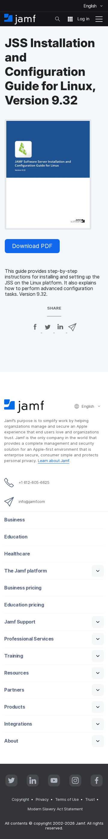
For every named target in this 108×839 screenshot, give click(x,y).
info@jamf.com (32, 501)
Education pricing (24, 605)
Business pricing (22, 588)
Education (15, 537)
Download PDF (32, 246)
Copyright (20, 799)
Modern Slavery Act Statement (55, 808)
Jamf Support (19, 622)
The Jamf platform (25, 571)
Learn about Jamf (53, 460)
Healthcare (17, 554)
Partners (14, 690)
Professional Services (29, 639)
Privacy (42, 799)
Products (14, 707)
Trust (89, 799)
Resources (16, 673)
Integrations (18, 724)
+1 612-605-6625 (34, 482)
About (11, 741)
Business (14, 520)
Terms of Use (67, 799)
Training (13, 656)
